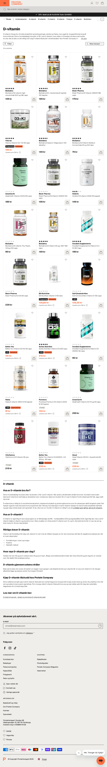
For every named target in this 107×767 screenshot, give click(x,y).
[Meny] (4, 3)
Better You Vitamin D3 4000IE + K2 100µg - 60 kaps (52, 458)
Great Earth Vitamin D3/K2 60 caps (18, 196)
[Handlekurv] (102, 3)
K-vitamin (78, 19)
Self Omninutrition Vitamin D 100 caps (87, 296)
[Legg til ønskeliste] (32, 57)
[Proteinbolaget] (17, 3)
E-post (6, 622)
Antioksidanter (21, 19)
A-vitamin (32, 19)
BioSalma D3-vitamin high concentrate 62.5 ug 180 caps (16, 94)
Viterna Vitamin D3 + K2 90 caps (17, 143)
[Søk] (4, 9)
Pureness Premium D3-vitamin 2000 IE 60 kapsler (53, 403)
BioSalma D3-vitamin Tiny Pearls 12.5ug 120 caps (17, 247)
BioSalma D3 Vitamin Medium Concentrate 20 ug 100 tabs (83, 144)
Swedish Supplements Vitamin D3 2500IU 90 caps (85, 350)
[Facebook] (4, 648)
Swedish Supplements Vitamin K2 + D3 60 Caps (86, 247)
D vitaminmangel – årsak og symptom (17, 597)
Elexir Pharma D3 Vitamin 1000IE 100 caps (53, 197)
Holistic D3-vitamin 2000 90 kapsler (86, 196)
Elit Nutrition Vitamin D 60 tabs (51, 296)
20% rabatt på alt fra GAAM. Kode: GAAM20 (55, 14)
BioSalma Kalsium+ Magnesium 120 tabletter (52, 144)
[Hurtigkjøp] (34, 99)
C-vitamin (51, 19)
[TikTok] (15, 648)
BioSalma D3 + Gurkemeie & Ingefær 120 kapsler (52, 94)
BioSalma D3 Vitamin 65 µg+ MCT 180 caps (53, 247)
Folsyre (69, 19)
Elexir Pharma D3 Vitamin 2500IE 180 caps (86, 94)
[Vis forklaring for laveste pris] (20, 152)
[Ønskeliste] (97, 3)
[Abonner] (100, 626)
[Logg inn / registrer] (91, 3)
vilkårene (29, 633)
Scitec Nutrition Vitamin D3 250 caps (53, 349)
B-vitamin (42, 19)
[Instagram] (9, 648)
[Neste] (102, 19)
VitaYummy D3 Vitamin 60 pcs (17, 457)
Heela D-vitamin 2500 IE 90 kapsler (18, 402)
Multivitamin (88, 19)
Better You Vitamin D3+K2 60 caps (18, 349)
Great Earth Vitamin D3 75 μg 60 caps (86, 402)
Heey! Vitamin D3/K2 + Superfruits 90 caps (86, 458)
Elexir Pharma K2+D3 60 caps (16, 296)
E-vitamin (61, 19)
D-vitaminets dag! (39, 597)
